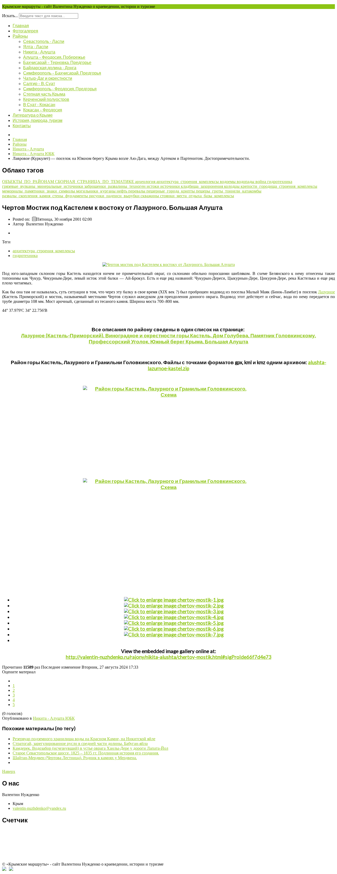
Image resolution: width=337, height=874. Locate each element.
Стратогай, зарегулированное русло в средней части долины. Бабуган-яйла (80, 743)
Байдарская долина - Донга (49, 67)
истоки (153, 186)
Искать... (10, 15)
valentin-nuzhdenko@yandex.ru (39, 808)
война (261, 181)
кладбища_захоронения (202, 186)
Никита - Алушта (39, 51)
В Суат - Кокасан (39, 104)
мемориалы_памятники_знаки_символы (39, 191)
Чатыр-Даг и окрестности (47, 78)
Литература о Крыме (33, 114)
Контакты (22, 125)
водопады (246, 181)
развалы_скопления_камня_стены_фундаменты (45, 196)
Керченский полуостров (46, 99)
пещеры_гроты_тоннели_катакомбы (228, 191)
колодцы (232, 186)
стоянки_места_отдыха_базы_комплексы (197, 196)
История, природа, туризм (37, 120)
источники (170, 186)
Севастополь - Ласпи (43, 41)
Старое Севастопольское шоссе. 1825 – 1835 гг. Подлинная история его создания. (86, 753)
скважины (150, 196)
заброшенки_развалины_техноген (115, 186)
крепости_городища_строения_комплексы (279, 186)
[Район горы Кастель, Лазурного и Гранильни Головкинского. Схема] (168, 429)
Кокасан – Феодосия (42, 109)
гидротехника (279, 181)
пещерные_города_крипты (171, 191)
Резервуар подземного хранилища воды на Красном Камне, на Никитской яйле (84, 739)
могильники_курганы (96, 191)
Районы (20, 35)
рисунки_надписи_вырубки (115, 196)
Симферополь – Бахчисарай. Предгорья (62, 72)
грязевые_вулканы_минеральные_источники (43, 186)
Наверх (8, 771)
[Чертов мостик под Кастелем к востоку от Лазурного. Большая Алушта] (168, 264)
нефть (122, 191)
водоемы (228, 181)
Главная (21, 25)
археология (145, 181)
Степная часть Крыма (44, 93)
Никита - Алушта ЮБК (54, 718)
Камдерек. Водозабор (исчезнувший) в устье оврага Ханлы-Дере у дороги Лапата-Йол (90, 748)
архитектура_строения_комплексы (188, 181)
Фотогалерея (25, 30)
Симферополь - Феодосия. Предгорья (60, 88)
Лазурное (326, 292)
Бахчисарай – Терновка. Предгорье (57, 62)
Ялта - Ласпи (35, 46)
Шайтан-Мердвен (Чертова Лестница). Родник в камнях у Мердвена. (75, 758)
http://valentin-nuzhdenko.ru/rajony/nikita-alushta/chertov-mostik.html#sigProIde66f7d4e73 (168, 657)
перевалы (137, 191)
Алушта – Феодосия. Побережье (54, 57)
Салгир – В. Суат (39, 83)
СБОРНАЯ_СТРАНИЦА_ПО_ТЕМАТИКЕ (95, 181)
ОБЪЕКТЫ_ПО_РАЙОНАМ (28, 181)
